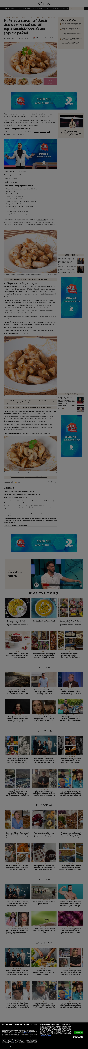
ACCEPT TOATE (79, 1032)
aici (13, 1041)
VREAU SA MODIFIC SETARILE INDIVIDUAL (78, 1037)
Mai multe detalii (28, 1032)
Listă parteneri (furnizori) (45, 1035)
